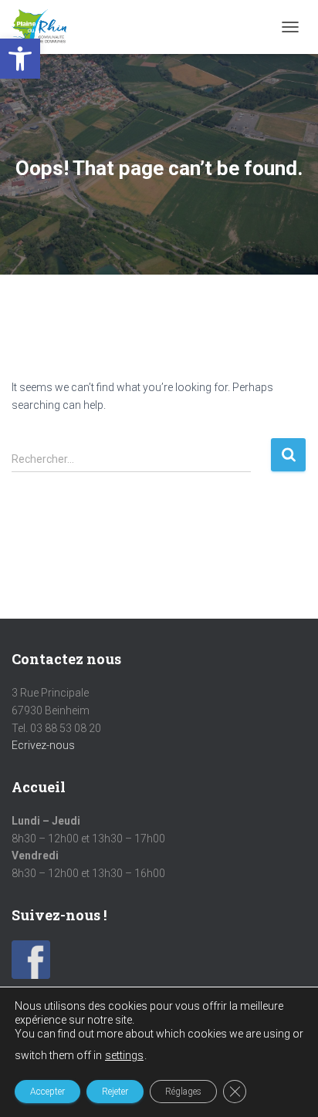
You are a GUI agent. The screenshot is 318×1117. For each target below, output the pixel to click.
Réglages (183, 1091)
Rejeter (115, 1091)
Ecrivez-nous (43, 745)
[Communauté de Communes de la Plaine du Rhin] (45, 27)
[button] (20, 59)
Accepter (47, 1091)
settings (124, 1055)
